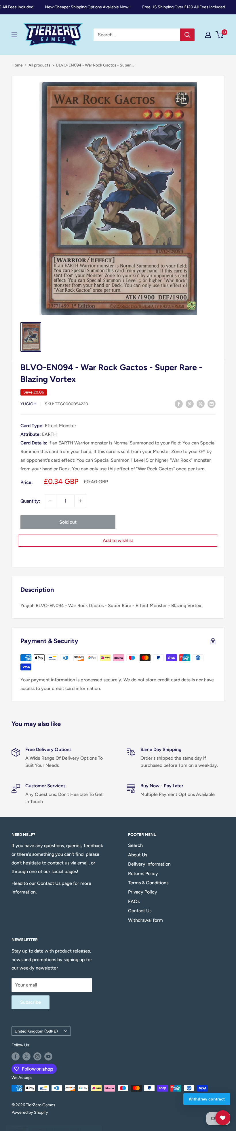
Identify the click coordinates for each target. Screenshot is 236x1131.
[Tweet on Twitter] (201, 403)
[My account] (208, 35)
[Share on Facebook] (179, 403)
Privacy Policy (142, 892)
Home (17, 65)
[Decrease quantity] (50, 501)
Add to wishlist (118, 540)
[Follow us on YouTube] (48, 1056)
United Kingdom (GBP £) (36, 1031)
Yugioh (28, 404)
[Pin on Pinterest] (190, 403)
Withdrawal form (145, 920)
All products (39, 65)
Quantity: (30, 501)
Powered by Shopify (30, 1112)
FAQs (134, 901)
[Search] (187, 34)
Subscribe (30, 1002)
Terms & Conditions (148, 882)
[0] (219, 34)
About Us (137, 855)
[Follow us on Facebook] (16, 1056)
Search (135, 845)
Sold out (68, 522)
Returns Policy (143, 873)
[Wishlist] (222, 1117)
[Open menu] (14, 35)
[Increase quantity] (81, 501)
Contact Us (139, 910)
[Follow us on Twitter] (26, 1056)
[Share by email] (212, 403)
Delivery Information (149, 864)
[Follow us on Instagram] (37, 1056)
